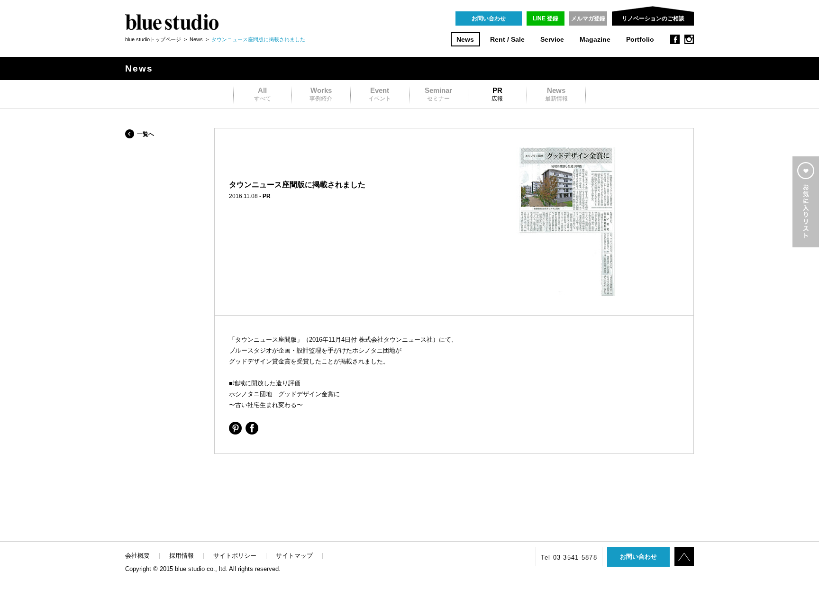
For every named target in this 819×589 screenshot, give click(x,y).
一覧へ (145, 134)
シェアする (235, 428)
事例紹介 (320, 94)
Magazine (595, 39)
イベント (379, 94)
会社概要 (137, 555)
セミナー (438, 94)
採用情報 (181, 555)
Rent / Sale (507, 39)
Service (552, 39)
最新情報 (556, 94)
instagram (689, 39)
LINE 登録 (545, 18)
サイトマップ (294, 555)
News (465, 39)
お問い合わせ (489, 18)
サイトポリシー (234, 555)
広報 (497, 94)
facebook (675, 39)
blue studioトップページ (153, 39)
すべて (262, 94)
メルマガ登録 (588, 18)
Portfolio (640, 39)
